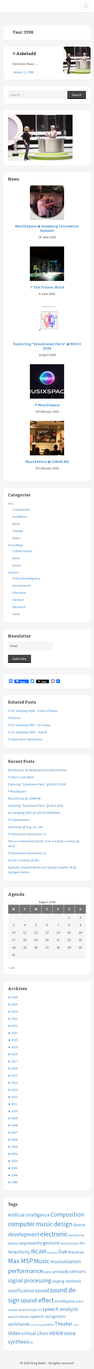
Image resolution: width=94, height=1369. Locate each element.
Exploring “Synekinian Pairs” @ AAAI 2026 (35, 805)
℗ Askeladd (24, 53)
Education (19, 593)
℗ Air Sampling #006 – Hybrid (27, 732)
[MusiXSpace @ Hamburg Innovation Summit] (47, 202)
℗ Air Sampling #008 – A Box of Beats (33, 711)
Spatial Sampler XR (30, 1310)
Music (16, 524)
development (23, 1234)
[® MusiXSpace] (47, 381)
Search (76, 95)
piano (48, 1272)
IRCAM (38, 1251)
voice (56, 1333)
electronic (54, 1234)
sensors (78, 1271)
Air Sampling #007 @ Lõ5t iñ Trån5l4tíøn (34, 813)
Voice (16, 614)
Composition (21, 509)
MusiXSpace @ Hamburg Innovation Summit (47, 228)
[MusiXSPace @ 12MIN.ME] (47, 438)
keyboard (52, 1252)
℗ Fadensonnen (18, 820)
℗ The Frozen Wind (47, 287)
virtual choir (34, 1333)
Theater (18, 531)
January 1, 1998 (23, 72)
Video (16, 538)
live (62, 1251)
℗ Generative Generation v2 (27, 853)
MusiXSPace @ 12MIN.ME (47, 462)
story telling (36, 1324)
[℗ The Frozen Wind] (47, 263)
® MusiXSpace (47, 405)
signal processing (29, 1280)
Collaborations (22, 551)
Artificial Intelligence (26, 578)
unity (76, 1324)
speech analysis (60, 1309)
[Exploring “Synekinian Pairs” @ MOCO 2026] (47, 320)
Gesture (18, 600)
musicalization (65, 1261)
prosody (61, 1271)
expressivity (31, 1243)
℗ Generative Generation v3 (27, 834)
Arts (11, 503)
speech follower (19, 1317)
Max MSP (20, 1261)
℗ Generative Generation (25, 739)
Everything (15, 545)
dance (79, 1225)
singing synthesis (66, 1281)
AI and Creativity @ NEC (23, 860)
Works (17, 565)
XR (31, 1342)
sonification (21, 1290)
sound (42, 1290)
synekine (48, 1325)
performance (25, 1271)
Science (13, 572)
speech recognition (48, 1316)
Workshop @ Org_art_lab (25, 827)
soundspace (64, 1301)
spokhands (19, 1324)
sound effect (37, 1300)
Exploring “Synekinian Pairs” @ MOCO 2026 (47, 346)
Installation (20, 517)
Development (22, 585)
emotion (74, 1235)
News (16, 558)
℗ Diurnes (14, 718)
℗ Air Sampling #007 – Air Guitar (29, 725)
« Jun (11, 968)
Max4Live (76, 1252)
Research (19, 607)
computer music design (40, 1224)
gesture (51, 1243)
